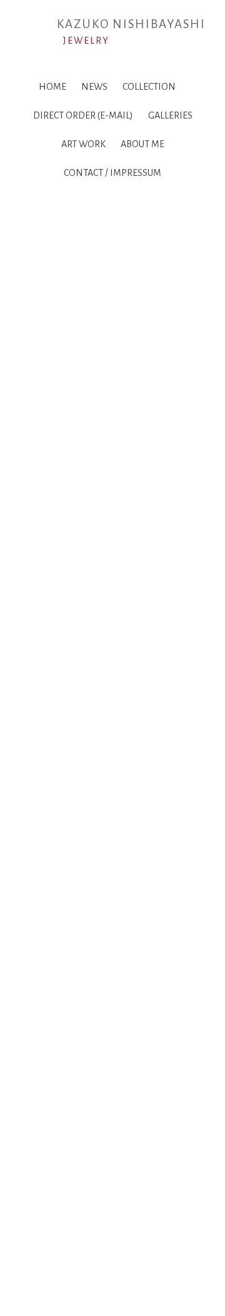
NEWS (94, 87)
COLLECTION (149, 87)
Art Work (83, 144)
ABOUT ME (142, 144)
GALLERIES (170, 115)
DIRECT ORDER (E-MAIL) (83, 115)
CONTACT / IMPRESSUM (112, 173)
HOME (52, 87)
